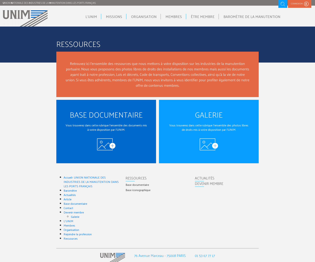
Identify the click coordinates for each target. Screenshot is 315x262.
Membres (174, 16)
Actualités (70, 194)
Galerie (75, 216)
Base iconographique (138, 189)
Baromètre (70, 190)
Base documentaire (75, 203)
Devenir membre (74, 212)
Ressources (71, 238)
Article (67, 199)
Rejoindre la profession (78, 234)
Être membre (203, 16)
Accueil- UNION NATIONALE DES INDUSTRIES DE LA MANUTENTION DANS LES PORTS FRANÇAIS (91, 182)
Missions (114, 16)
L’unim (91, 16)
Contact (68, 208)
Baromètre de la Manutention (251, 16)
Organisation (144, 16)
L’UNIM (68, 221)
